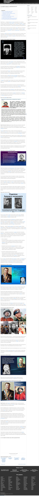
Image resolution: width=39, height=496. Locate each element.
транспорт (25, 487)
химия (32, 488)
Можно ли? (29, 11)
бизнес (2, 477)
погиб (23, 89)
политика (9, 484)
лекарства (2, 482)
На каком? (32, 11)
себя (5, 221)
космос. (13, 23)
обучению (9, 171)
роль (13, 350)
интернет (17, 480)
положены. (15, 141)
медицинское (13, 219)
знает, (17, 24)
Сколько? (32, 12)
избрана (15, 298)
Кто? (32, 10)
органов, (12, 221)
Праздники (36, 3)
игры (32, 479)
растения (25, 485)
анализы (24, 221)
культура (25, 481)
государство (2, 478)
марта (17, 27)
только (23, 24)
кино (1, 481)
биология (9, 477)
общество (32, 483)
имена (9, 480)
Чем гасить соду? (3, 464)
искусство (25, 480)
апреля (2, 80)
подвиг (24, 304)
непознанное (26, 483)
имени (15, 76)
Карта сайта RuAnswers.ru (3, 494)
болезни (17, 477)
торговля (17, 487)
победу (7, 421)
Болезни (5, 3)
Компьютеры (26, 3)
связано (21, 23)
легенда (3, 95)
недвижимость (18, 483)
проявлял (18, 66)
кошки (17, 481)
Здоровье (17, 3)
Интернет (20, 3)
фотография (25, 488)
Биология (2, 3)
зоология (29, 29)
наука (9, 483)
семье (5, 33)
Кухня (30, 3)
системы (15, 255)
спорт (32, 486)
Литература (32, 3)
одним (15, 377)
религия (32, 485)
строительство (3, 487)
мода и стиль (33, 482)
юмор (32, 489)
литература (10, 482)
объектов (23, 427)
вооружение (25, 477)
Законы (14, 3)
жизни (6, 97)
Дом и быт (11, 3)
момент (9, 81)
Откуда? (36, 11)
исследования (3, 418)
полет (10, 23)
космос (4, 214)
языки (2, 490)
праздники (17, 484)
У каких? (36, 12)
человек (12, 61)
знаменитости (18, 479)
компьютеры (10, 481)
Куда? (36, 10)
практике (11, 226)
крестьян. (10, 33)
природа (25, 484)
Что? (32, 13)
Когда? (28, 10)
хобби (2, 489)
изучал (2, 136)
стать (19, 67)
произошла (12, 89)
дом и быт (25, 478)
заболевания (33, 478)
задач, (20, 214)
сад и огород (3, 486)
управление (3, 242)
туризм (32, 487)
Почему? (29, 12)
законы (2, 227)
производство (33, 484)
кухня (32, 481)
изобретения (3, 480)
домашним (2, 128)
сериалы (17, 486)
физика (9, 488)
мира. (13, 404)
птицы (17, 485)
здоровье (9, 479)
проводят (2, 233)
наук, (16, 227)
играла (9, 350)
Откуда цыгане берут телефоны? (22, 464)
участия (12, 75)
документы (17, 478)
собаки (25, 486)
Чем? (28, 13)
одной (9, 214)
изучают (20, 226)
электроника (25, 489)
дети (9, 478)
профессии (2, 485)
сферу (21, 426)
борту (25, 228)
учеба (2, 488)
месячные (25, 482)
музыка (2, 483)
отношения (2, 484)
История (23, 3)
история (32, 480)
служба (9, 150)
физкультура (18, 488)
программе (15, 75)
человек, (9, 403)
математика (18, 482)
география (33, 477)
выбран (9, 75)
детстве (2, 130)
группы (2, 298)
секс (9, 486)
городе (21, 135)
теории (9, 226)
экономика (17, 489)
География (8, 3)
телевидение (10, 487)
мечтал (17, 67)
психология (10, 485)
